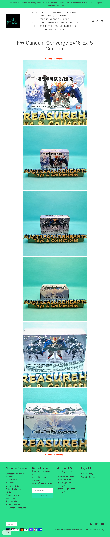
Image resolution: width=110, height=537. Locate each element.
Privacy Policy (87, 474)
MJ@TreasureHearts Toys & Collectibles (75, 530)
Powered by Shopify (97, 530)
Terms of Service (13, 504)
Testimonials (11, 501)
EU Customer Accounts (16, 508)
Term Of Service (88, 477)
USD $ (11, 524)
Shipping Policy (12, 486)
